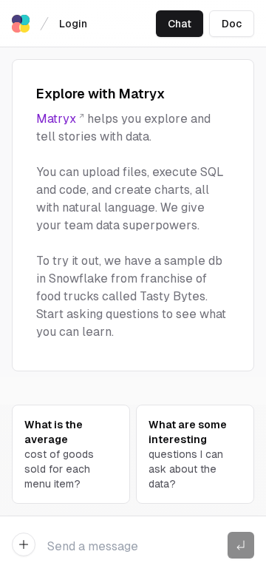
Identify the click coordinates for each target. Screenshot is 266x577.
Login (73, 24)
